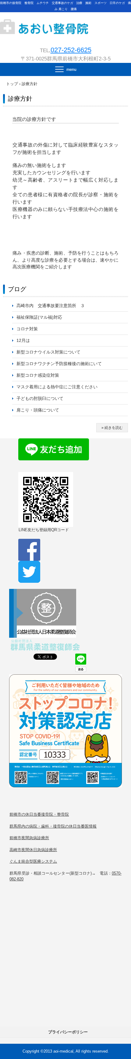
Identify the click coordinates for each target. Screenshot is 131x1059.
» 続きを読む (112, 428)
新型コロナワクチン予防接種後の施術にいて (59, 363)
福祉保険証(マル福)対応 (39, 317)
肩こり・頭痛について (37, 410)
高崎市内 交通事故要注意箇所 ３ (50, 305)
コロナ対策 (27, 328)
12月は (23, 340)
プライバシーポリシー (68, 1032)
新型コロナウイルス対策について (48, 352)
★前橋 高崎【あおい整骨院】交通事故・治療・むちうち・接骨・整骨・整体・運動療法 (65, 21)
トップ (12, 84)
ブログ (17, 289)
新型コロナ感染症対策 (37, 375)
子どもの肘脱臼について (39, 398)
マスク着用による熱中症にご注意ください (56, 386)
